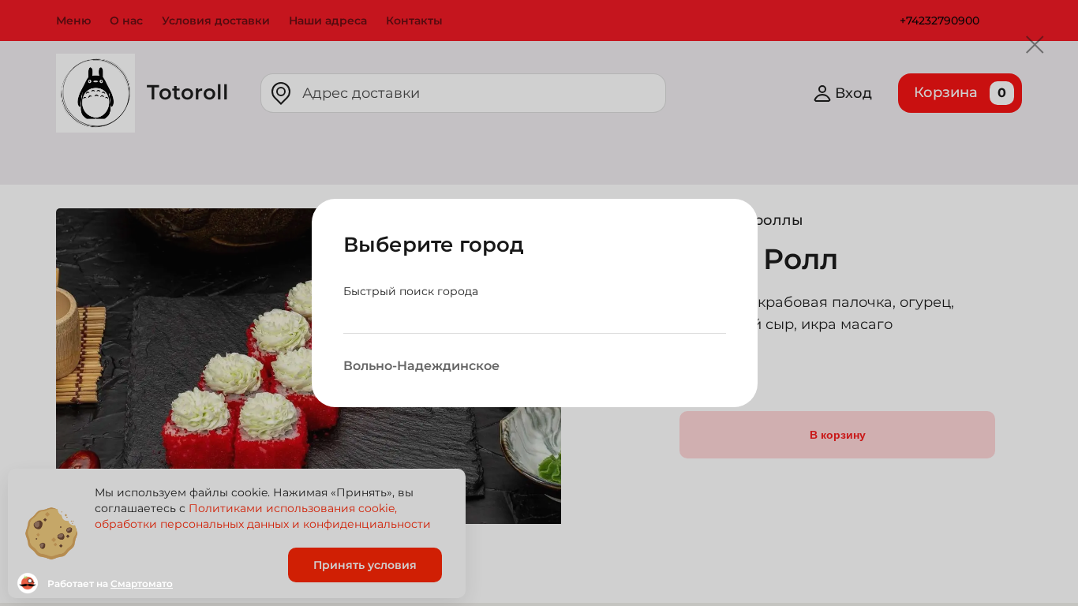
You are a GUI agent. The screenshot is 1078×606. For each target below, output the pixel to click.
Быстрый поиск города (410, 291)
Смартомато (141, 583)
